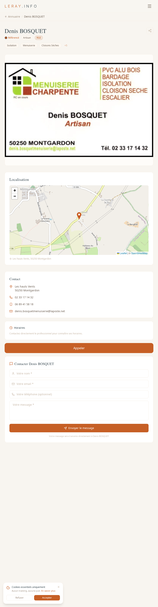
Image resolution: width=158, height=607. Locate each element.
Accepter (47, 597)
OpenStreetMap (139, 253)
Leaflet (123, 253)
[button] (79, 216)
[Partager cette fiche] (149, 30)
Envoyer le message (81, 428)
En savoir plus (48, 590)
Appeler (79, 348)
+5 (66, 45)
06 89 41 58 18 (24, 304)
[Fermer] (58, 587)
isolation (11, 45)
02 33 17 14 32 (24, 297)
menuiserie (29, 45)
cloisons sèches (50, 45)
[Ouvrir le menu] (149, 6)
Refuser (19, 597)
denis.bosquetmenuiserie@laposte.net (40, 311)
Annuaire (14, 16)
